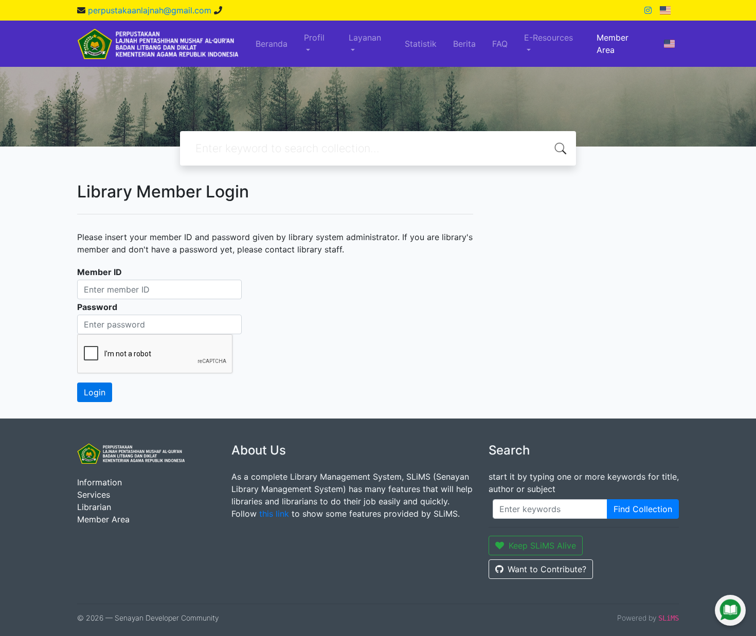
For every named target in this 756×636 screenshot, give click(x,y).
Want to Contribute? (547, 569)
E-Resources (548, 37)
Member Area (612, 43)
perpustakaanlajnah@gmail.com (151, 10)
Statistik (421, 44)
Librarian (94, 507)
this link (274, 513)
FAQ (500, 44)
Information (99, 482)
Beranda (271, 44)
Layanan (365, 37)
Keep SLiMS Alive (542, 545)
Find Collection (643, 509)
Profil (314, 37)
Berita (464, 44)
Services (93, 494)
